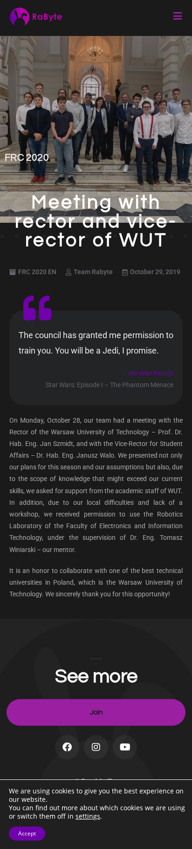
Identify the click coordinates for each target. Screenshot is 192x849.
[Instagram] (96, 747)
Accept (27, 833)
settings (87, 816)
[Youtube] (125, 747)
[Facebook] (67, 747)
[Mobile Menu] (178, 16)
